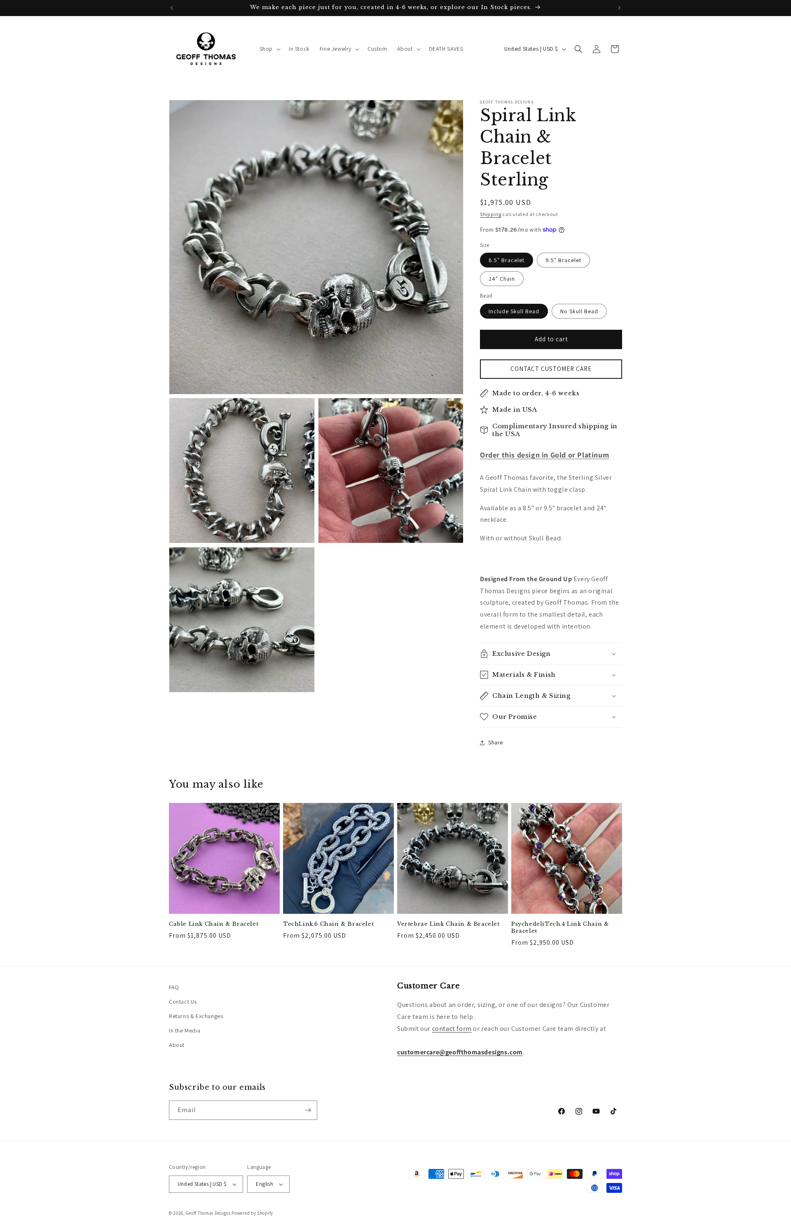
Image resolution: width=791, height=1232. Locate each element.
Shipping (490, 214)
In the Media (184, 1030)
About (177, 1045)
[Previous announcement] (172, 8)
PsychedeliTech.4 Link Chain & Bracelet (560, 927)
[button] (269, 48)
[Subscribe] (308, 1110)
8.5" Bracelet (506, 260)
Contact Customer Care (551, 369)
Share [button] (495, 742)
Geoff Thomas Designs (208, 1213)
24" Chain (502, 278)
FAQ (174, 987)
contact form (452, 1028)
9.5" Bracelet (563, 260)
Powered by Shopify (252, 1213)
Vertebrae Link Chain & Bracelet (448, 924)
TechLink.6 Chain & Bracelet (328, 924)
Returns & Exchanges (196, 1016)
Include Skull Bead (514, 311)
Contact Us (183, 1001)
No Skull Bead (579, 311)
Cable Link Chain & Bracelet (213, 924)
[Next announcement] (619, 8)
